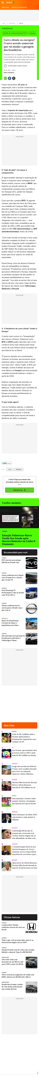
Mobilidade (12, 23)
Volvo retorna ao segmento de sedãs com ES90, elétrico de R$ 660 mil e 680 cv (18, 976)
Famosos (15, 763)
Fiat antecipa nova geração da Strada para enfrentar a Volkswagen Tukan (13, 638)
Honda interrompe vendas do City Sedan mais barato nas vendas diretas (12, 986)
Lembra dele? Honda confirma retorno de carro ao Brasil (13, 927)
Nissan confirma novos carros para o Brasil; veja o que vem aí (12, 607)
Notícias (14, 812)
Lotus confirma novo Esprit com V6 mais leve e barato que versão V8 (13, 577)
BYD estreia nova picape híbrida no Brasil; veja (11, 561)
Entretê (14, 780)
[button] (3, 2)
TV (13, 747)
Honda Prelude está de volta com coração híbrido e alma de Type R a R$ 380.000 (18, 951)
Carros (21, 23)
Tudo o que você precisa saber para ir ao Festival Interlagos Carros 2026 (17, 941)
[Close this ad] (37, 1073)
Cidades (4, 531)
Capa (3, 23)
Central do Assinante (19, 7)
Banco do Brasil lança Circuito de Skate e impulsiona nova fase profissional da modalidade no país (12, 623)
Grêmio (14, 796)
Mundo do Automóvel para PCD (15, 33)
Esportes (5, 618)
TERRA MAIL (5, 7)
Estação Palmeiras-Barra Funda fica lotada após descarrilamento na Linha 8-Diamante (19, 539)
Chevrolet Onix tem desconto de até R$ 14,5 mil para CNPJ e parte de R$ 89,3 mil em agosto (13, 961)
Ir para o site (10, 2)
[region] (19, 1080)
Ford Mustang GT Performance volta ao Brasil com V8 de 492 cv (13, 592)
